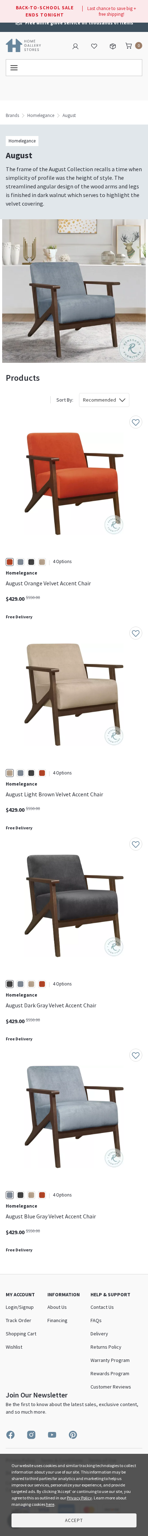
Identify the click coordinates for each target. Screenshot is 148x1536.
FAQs (96, 1320)
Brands (12, 115)
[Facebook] (10, 1434)
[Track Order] (112, 45)
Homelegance (40, 115)
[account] (75, 45)
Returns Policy (106, 1347)
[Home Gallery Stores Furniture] (23, 45)
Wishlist (14, 1347)
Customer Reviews (111, 1386)
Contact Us (102, 1307)
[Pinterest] (73, 1434)
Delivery (99, 1333)
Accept (74, 1520)
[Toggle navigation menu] (74, 67)
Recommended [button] (99, 400)
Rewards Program (110, 1373)
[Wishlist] (94, 45)
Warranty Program (110, 1360)
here (50, 1504)
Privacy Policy (79, 1497)
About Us (57, 1307)
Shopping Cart (21, 1333)
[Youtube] (52, 1434)
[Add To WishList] (135, 422)
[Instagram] (31, 1434)
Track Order (18, 1320)
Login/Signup (20, 1307)
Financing (57, 1320)
